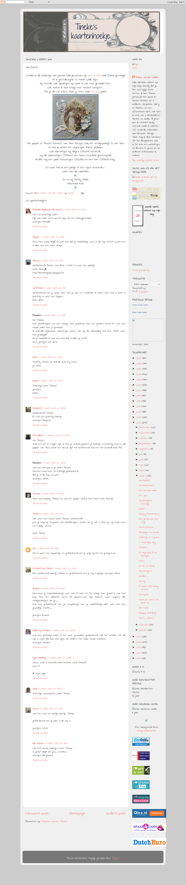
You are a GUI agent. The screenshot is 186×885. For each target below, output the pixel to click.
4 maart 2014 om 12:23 (51, 381)
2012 (139, 642)
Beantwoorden (40, 226)
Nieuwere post (37, 813)
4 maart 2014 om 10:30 (52, 237)
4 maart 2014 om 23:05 (50, 689)
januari (143, 630)
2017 (139, 406)
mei (142, 465)
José (35, 689)
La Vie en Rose (147, 566)
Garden (142, 576)
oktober (144, 438)
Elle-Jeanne (38, 743)
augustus (145, 449)
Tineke (36, 514)
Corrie (36, 709)
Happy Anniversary (149, 514)
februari (144, 625)
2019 (138, 396)
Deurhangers (145, 571)
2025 (139, 364)
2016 (139, 412)
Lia (34, 548)
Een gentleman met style (148, 520)
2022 (139, 380)
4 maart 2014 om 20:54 (63, 630)
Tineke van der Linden (146, 77)
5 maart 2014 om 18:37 (56, 743)
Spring (142, 581)
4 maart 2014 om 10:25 (74, 210)
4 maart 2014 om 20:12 (65, 568)
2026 (139, 358)
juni (142, 460)
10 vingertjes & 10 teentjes (148, 554)
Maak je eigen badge (139, 312)
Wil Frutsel (38, 288)
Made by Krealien (41, 630)
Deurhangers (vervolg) (145, 502)
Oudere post (116, 813)
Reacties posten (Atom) (54, 821)
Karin (35, 357)
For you (143, 495)
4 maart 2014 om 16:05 (54, 463)
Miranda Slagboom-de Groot (47, 210)
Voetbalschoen (146, 485)
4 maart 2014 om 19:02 (52, 514)
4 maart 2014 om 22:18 (59, 658)
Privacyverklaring (140, 270)
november (145, 433)
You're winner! (146, 618)
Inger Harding (40, 658)
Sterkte (142, 548)
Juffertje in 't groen (149, 537)
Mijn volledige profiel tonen (145, 160)
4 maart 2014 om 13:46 (53, 408)
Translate (143, 292)
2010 (139, 653)
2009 (139, 658)
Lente (141, 561)
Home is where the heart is (149, 601)
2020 (139, 390)
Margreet (37, 408)
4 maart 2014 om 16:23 (52, 494)
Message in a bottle (149, 532)
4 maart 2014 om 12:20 (50, 357)
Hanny (36, 261)
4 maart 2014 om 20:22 (53, 588)
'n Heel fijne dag (147, 542)
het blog (95, 92)
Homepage (77, 813)
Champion (144, 594)
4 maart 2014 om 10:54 (52, 261)
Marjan (36, 237)
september (146, 444)
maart (143, 476)
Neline (35, 381)
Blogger (115, 858)
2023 (139, 374)
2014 (139, 423)
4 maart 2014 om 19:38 (47, 548)
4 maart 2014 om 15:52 (58, 435)
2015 (139, 417)
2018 (138, 401)
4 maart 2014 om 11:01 (55, 288)
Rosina (36, 588)
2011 (138, 647)
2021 (139, 385)
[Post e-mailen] (82, 193)
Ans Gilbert (39, 435)
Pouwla (36, 494)
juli (141, 454)
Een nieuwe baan (148, 490)
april (142, 470)
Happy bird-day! (147, 613)
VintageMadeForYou (146, 731)
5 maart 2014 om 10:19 (51, 709)
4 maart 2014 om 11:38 (53, 315)
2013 (139, 637)
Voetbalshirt (145, 480)
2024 (139, 369)
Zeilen (142, 509)
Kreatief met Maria (42, 568)
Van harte (144, 608)
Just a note (93, 76)
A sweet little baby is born (148, 587)
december (145, 427)
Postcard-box (146, 527)
